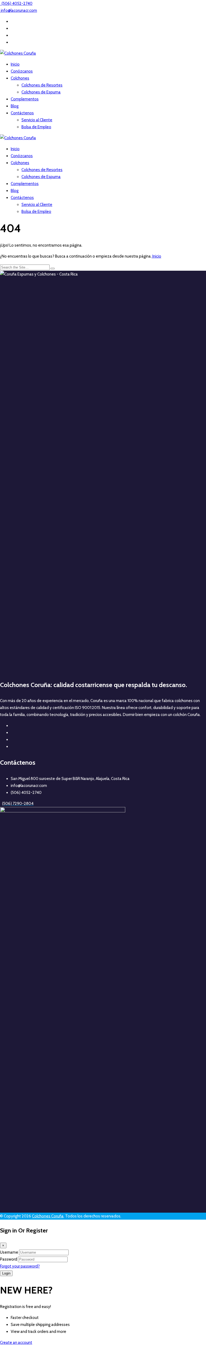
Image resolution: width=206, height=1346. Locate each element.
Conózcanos (22, 71)
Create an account (16, 1342)
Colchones (20, 78)
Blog (15, 106)
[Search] (52, 268)
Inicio (15, 64)
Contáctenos (22, 113)
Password (8, 1259)
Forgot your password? (20, 1266)
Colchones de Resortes (41, 85)
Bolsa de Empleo (36, 127)
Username (9, 1252)
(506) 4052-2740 (16, 3)
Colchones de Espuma (41, 92)
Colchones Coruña (48, 1216)
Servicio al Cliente (36, 120)
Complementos (25, 99)
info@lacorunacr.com (19, 10)
